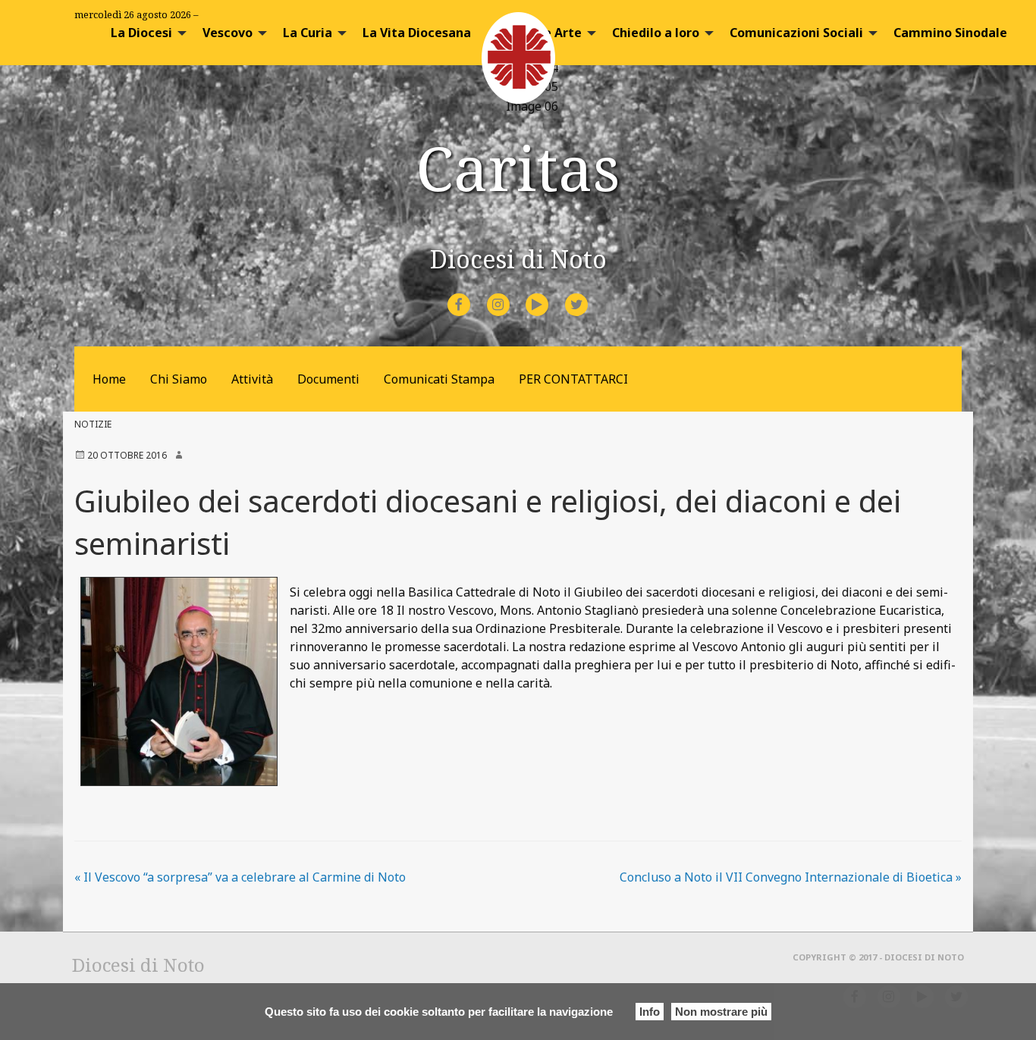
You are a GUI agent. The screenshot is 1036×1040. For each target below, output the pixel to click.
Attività (252, 379)
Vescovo (227, 32)
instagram (511, 294)
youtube (550, 294)
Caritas (518, 167)
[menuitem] (144, 32)
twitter (588, 294)
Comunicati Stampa (439, 379)
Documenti (328, 379)
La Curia (307, 32)
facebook (472, 294)
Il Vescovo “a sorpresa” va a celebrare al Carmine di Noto (240, 877)
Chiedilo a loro (655, 32)
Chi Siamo (178, 379)
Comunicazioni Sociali (796, 32)
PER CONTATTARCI (573, 379)
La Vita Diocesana (417, 32)
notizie (92, 424)
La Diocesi (141, 32)
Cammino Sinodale (950, 32)
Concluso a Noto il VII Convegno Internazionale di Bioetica (791, 877)
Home (109, 379)
